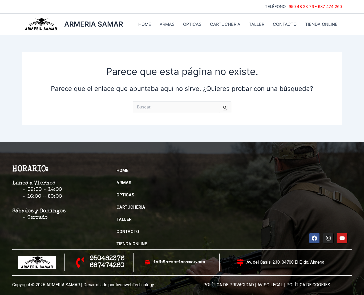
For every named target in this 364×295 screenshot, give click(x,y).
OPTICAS (192, 24)
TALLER (256, 24)
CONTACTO (285, 24)
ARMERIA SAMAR (93, 24)
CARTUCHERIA (225, 24)
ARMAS (167, 24)
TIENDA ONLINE (321, 24)
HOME (144, 24)
